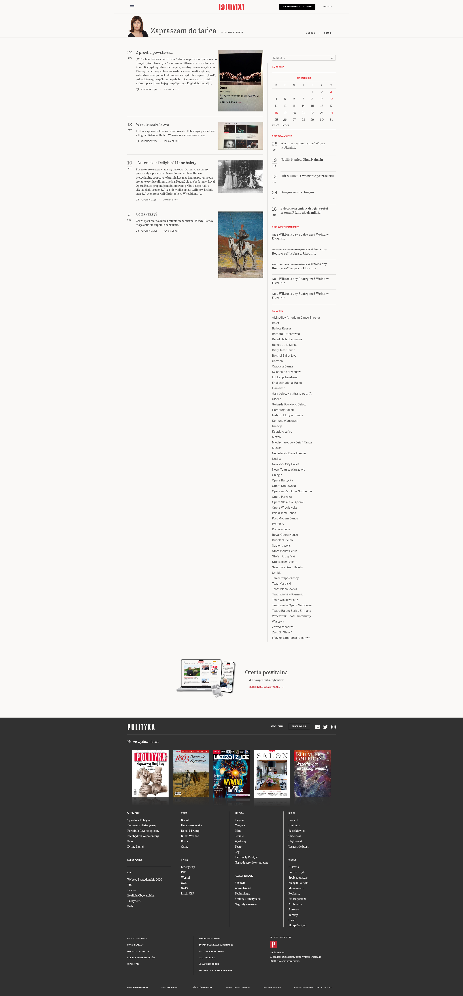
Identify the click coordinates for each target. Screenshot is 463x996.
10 (331, 99)
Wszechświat (243, 888)
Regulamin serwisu (209, 938)
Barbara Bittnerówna (286, 334)
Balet (275, 323)
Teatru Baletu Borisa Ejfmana (291, 611)
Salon (130, 841)
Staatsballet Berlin (284, 551)
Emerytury (188, 867)
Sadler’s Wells (281, 545)
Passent (293, 820)
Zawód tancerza (283, 627)
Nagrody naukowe (246, 904)
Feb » (285, 125)
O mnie (327, 33)
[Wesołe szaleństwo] (240, 136)
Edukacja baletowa (285, 377)
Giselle (276, 399)
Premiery (278, 524)
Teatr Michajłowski (284, 589)
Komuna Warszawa (285, 421)
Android (279, 952)
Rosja (184, 841)
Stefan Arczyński (283, 556)
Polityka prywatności (211, 951)
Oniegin (277, 475)
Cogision (236, 987)
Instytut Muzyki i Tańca (287, 415)
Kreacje (277, 426)
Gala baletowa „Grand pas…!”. (292, 394)
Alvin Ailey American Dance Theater (296, 318)
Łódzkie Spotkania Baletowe (291, 638)
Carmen (277, 361)
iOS (271, 952)
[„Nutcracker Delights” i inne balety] (240, 180)
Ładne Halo (245, 987)
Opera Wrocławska (284, 507)
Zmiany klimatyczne (248, 898)
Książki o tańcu (282, 431)
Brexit (185, 820)
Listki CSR (187, 893)
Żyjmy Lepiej (135, 846)
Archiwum (295, 904)
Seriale (239, 836)
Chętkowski (295, 841)
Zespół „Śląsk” (282, 632)
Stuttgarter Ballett (284, 562)
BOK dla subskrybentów (141, 958)
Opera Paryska (282, 497)
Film (238, 830)
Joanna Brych (171, 89)
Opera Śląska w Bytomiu (288, 502)
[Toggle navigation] (132, 7)
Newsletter (277, 726)
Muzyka (240, 825)
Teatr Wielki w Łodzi (285, 600)
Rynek (184, 860)
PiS (129, 885)
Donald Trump (190, 830)
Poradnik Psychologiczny (143, 830)
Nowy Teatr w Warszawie (288, 469)
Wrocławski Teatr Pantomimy (291, 616)
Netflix (276, 459)
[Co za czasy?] (240, 245)
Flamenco (278, 388)
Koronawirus (135, 860)
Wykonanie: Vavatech (272, 987)
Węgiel (185, 877)
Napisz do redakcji (138, 951)
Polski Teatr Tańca (284, 513)
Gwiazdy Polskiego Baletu (289, 404)
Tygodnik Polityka (138, 820)
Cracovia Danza (282, 366)
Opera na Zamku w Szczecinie (292, 491)
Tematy (293, 915)
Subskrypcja (299, 726)
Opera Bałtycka (282, 480)
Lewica (131, 890)
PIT (183, 872)
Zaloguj (327, 6)
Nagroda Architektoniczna (251, 862)
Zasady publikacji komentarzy (216, 945)
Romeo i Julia (281, 529)
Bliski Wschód (190, 836)
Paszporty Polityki (246, 857)
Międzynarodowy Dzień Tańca (292, 442)
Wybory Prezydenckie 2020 (144, 879)
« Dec (276, 125)
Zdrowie (240, 883)
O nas (291, 920)
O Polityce (133, 964)
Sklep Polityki (297, 925)
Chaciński (294, 836)
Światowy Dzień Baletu (287, 567)
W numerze (133, 813)
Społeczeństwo (297, 877)
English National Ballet (287, 383)
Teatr (238, 846)
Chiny (184, 846)
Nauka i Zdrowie (244, 876)
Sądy (130, 906)
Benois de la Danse (284, 345)
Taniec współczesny (285, 578)
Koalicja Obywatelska (140, 895)
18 (276, 113)
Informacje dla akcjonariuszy (216, 970)
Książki (239, 820)
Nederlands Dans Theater (289, 453)
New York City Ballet (285, 464)
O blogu (310, 33)
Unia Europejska (191, 825)
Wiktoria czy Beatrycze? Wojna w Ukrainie (300, 236)
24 (331, 113)
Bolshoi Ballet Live (284, 356)
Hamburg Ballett (283, 410)
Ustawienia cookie (209, 964)
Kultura (239, 813)
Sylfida (276, 573)
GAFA (184, 888)
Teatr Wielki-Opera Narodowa (292, 605)
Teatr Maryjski (281, 583)
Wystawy (278, 621)
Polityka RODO (207, 958)
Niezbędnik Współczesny (143, 836)
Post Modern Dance (285, 518)
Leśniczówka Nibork (202, 987)
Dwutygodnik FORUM (137, 987)
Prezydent (134, 901)
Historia (293, 867)
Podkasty (294, 893)
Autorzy (293, 909)
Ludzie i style (296, 872)
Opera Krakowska (284, 486)
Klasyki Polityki (298, 883)
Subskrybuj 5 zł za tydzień (264, 687)
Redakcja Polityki (137, 938)
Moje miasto (296, 888)
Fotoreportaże (297, 898)
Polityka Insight (170, 987)
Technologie (242, 893)
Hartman (294, 825)
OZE (184, 883)
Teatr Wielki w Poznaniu (287, 594)
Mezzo (276, 437)
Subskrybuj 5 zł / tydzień (297, 6)
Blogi (291, 813)
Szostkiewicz (296, 830)
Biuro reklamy (135, 945)
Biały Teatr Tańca (283, 350)
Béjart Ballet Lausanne (287, 339)
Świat (184, 813)
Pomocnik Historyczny (141, 825)
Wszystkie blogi (298, 846)
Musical (277, 448)
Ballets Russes (282, 328)
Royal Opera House (285, 535)
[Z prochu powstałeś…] (240, 80)
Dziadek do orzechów (286, 372)
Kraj (129, 873)
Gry (237, 852)
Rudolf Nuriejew (282, 540)
